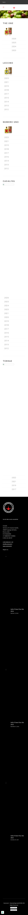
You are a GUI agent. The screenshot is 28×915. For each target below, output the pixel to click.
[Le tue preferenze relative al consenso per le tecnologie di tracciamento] (2, 912)
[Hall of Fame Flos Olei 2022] (6, 838)
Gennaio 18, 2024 (14, 613)
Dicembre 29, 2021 (15, 839)
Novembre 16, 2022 (15, 726)
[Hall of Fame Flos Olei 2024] (6, 611)
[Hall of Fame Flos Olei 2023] (6, 724)
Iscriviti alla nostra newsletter (10, 519)
